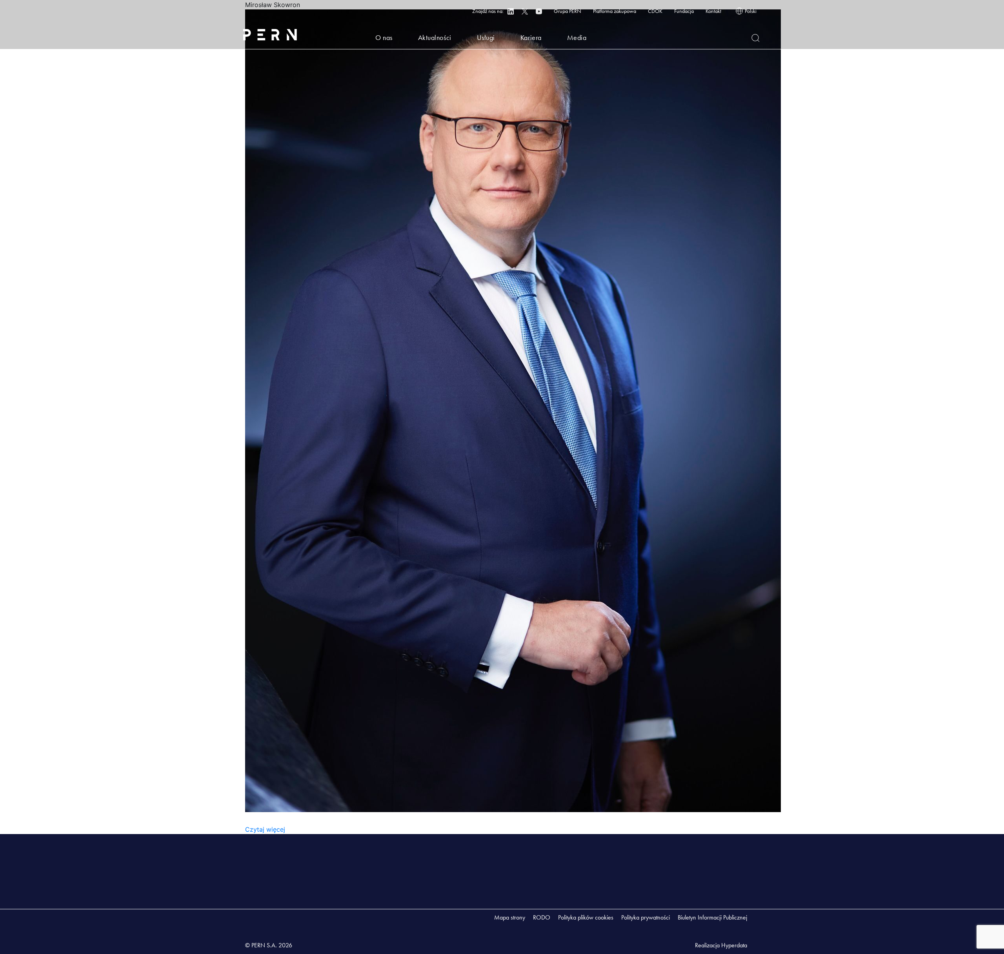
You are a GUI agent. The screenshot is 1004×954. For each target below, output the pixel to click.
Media (577, 37)
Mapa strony (509, 917)
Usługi (486, 37)
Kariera (531, 37)
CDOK (655, 11)
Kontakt (713, 11)
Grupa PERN (567, 11)
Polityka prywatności (645, 917)
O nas (384, 37)
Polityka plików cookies (585, 917)
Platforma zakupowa (614, 11)
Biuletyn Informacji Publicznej (712, 917)
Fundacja (684, 11)
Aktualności (434, 37)
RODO (541, 917)
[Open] (755, 38)
